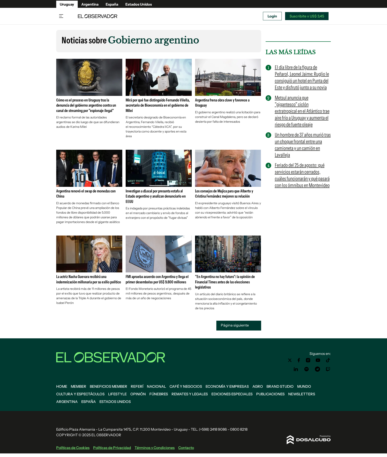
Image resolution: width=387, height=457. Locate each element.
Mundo (304, 386)
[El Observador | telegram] (317, 369)
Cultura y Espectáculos (80, 394)
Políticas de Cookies (73, 447)
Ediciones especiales (232, 394)
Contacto (186, 447)
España (112, 4)
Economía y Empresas (227, 386)
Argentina (90, 4)
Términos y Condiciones (155, 447)
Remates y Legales (190, 394)
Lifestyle (117, 394)
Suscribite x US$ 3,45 (307, 16)
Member (78, 386)
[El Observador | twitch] (328, 369)
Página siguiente (235, 325)
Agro (257, 386)
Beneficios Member (108, 386)
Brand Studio (280, 386)
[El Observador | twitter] (290, 360)
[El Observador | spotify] (306, 369)
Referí (137, 386)
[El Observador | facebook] (299, 360)
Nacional (156, 386)
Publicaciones (270, 394)
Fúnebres (158, 394)
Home (61, 386)
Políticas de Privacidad (112, 447)
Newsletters (301, 394)
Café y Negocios (186, 386)
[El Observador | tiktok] (328, 360)
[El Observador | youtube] (318, 360)
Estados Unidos (138, 4)
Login (272, 16)
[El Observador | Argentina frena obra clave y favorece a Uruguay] (228, 94)
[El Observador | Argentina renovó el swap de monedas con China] (89, 185)
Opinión (138, 394)
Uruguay (67, 4)
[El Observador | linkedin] (296, 369)
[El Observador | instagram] (308, 360)
